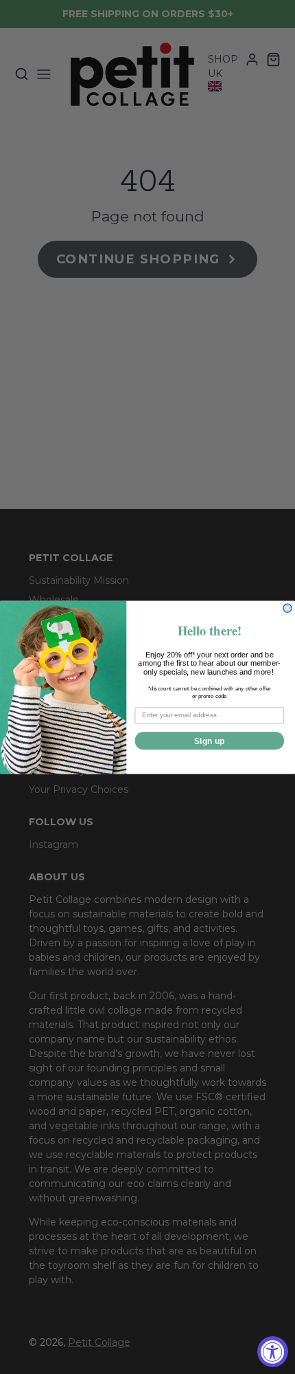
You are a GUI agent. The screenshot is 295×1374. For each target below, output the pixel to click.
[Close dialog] (287, 608)
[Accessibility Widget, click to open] (272, 1351)
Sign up (209, 740)
